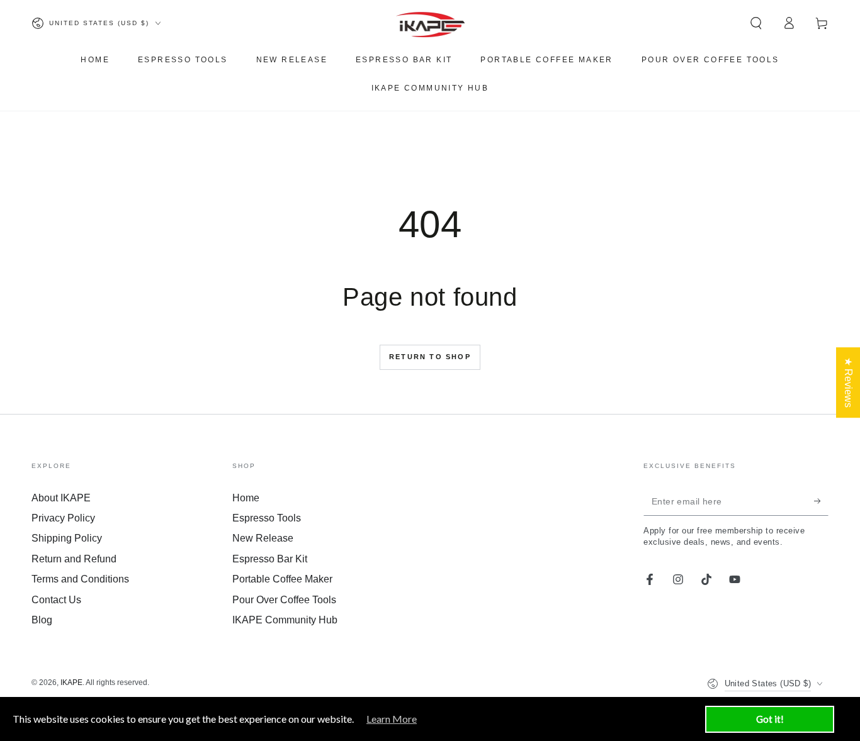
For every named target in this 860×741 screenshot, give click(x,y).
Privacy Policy (63, 518)
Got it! (770, 719)
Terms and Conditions (80, 579)
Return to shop (430, 356)
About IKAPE (61, 498)
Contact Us (56, 599)
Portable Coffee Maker (282, 579)
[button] (756, 23)
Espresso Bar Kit (269, 559)
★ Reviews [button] (848, 382)
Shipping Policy (66, 538)
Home (245, 498)
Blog (41, 620)
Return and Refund (73, 559)
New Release (262, 538)
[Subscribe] (821, 501)
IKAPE (71, 682)
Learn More (391, 719)
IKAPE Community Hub (284, 620)
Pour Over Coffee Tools (284, 599)
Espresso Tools (266, 518)
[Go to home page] (430, 23)
